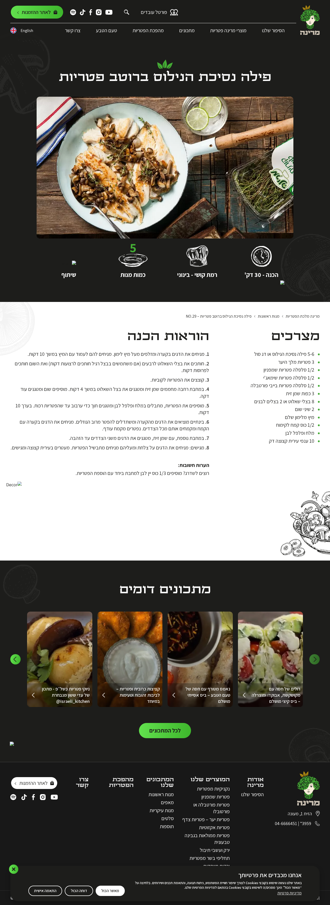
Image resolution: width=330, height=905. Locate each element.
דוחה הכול (79, 890)
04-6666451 (286, 823)
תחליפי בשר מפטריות (209, 858)
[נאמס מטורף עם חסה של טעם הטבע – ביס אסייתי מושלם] (200, 659)
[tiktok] (82, 12)
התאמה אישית (45, 890)
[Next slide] (15, 659)
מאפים (167, 802)
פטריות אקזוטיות (214, 827)
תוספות (167, 826)
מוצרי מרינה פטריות (228, 30)
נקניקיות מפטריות (213, 788)
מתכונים (187, 30)
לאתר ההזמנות (33, 783)
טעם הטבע (106, 30)
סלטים (167, 818)
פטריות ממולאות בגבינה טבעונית (207, 838)
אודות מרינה (255, 782)
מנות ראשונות (161, 794)
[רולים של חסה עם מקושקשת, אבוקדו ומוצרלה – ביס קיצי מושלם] (270, 659)
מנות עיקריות (162, 810)
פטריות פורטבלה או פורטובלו (211, 808)
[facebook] (90, 12)
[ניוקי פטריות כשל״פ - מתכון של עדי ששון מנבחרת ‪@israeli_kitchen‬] (59, 659)
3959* (305, 823)
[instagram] (99, 12)
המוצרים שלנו (210, 780)
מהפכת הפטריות (148, 30)
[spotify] (73, 12)
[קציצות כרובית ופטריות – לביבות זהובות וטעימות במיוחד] (130, 659)
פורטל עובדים (154, 12)
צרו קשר (72, 30)
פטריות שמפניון (215, 796)
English (27, 30)
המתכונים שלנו (160, 782)
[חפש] (126, 12)
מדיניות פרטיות (289, 893)
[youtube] (108, 12)
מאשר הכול (110, 890)
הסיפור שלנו (273, 30)
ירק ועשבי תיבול (215, 850)
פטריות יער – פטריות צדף (206, 819)
